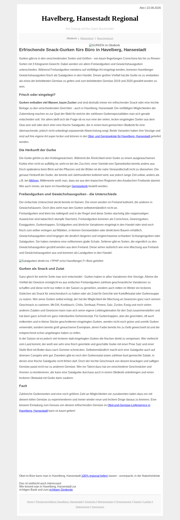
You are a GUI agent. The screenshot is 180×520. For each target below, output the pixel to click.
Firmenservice (123, 501)
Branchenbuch (105, 38)
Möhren (34, 180)
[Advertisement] (90, 444)
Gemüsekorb (80, 186)
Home (30, 501)
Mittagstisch (87, 38)
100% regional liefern (94, 475)
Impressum (98, 506)
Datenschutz (83, 506)
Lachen (147, 501)
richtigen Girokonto (61, 489)
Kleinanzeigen (105, 501)
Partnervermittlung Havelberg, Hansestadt (59, 501)
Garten (137, 501)
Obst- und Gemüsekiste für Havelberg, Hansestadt (119, 136)
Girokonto (90, 501)
